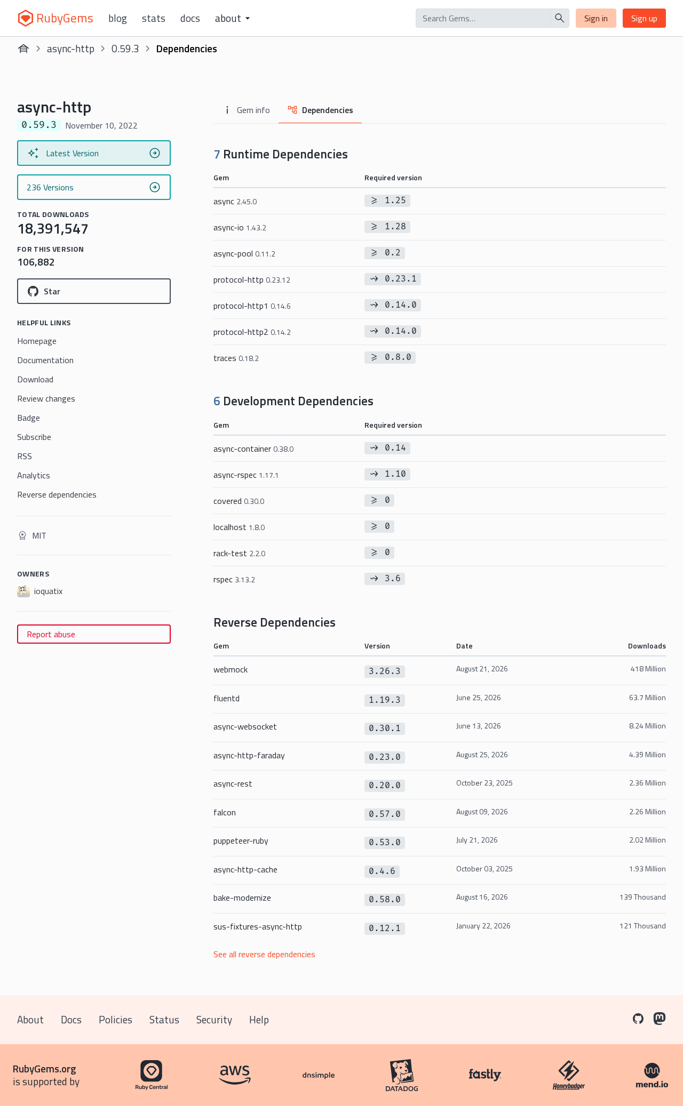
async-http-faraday (249, 755)
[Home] (23, 48)
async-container (253, 448)
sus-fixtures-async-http (257, 926)
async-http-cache (245, 869)
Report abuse (51, 634)
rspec (234, 579)
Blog (117, 18)
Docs (190, 18)
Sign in (596, 18)
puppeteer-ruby (240, 840)
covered (238, 500)
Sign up (644, 18)
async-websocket (245, 726)
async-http (70, 48)
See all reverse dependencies (264, 954)
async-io (239, 227)
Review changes (46, 398)
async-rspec (246, 474)
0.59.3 (125, 48)
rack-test (239, 553)
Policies (115, 1019)
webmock (230, 669)
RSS (24, 456)
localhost (239, 526)
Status (164, 1019)
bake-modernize (242, 897)
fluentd (226, 698)
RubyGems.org (44, 1068)
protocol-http (251, 279)
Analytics (33, 475)
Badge (28, 417)
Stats (153, 18)
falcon (224, 812)
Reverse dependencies (57, 494)
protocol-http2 (252, 331)
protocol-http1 (252, 305)
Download (35, 379)
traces (236, 357)
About (30, 1019)
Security (214, 1019)
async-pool (244, 253)
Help (259, 1019)
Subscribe (34, 436)
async (235, 201)
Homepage (37, 340)
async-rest (232, 783)
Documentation (45, 360)
